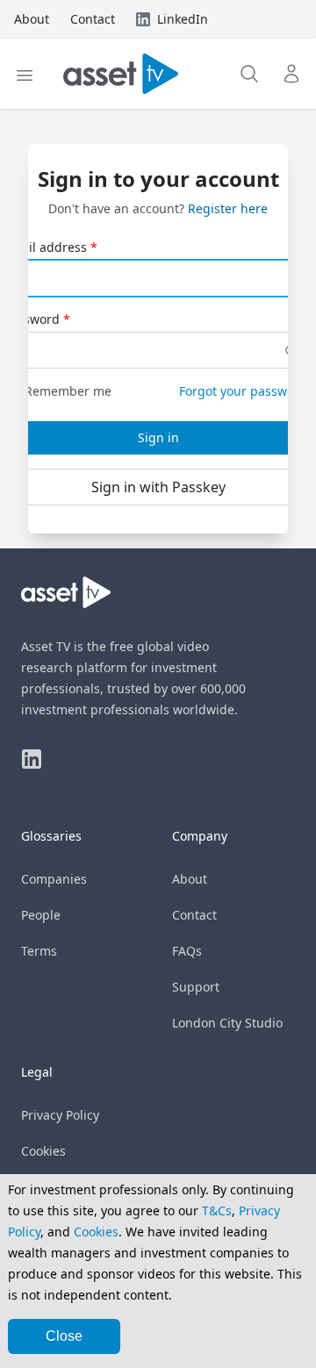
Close (64, 1336)
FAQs (187, 950)
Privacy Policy (60, 1115)
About (189, 878)
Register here (228, 208)
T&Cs (217, 1210)
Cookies (43, 1150)
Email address (45, 247)
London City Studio (227, 1022)
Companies (54, 878)
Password (32, 319)
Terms (39, 950)
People (41, 914)
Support (195, 986)
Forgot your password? (245, 391)
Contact (194, 914)
